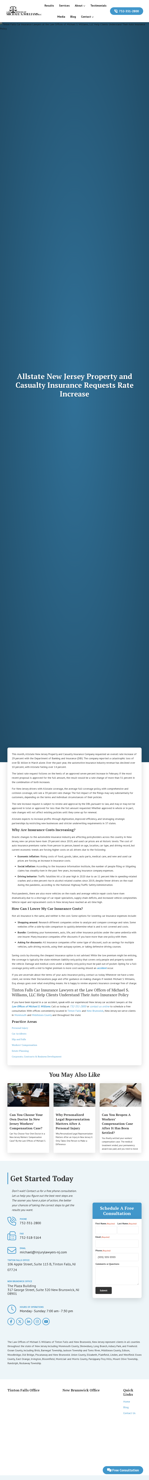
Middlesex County (42, 1015)
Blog (126, 1407)
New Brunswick (95, 1010)
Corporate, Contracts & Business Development (37, 1056)
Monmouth (20, 1015)
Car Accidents (19, 1033)
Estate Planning (20, 1050)
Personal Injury (20, 1028)
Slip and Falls (19, 1039)
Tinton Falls (74, 1010)
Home (126, 1401)
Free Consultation (125, 1470)
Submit (103, 1290)
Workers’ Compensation (24, 1045)
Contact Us (129, 1413)
